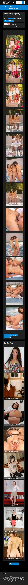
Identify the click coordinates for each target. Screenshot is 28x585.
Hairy (6, 335)
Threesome (8, 337)
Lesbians (11, 335)
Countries (16, 8)
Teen (16, 335)
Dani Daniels (12, 18)
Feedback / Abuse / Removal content (11, 573)
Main (6, 8)
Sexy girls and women (7, 2)
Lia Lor (19, 18)
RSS (11, 576)
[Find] (23, 2)
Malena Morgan (9, 21)
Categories (11, 8)
